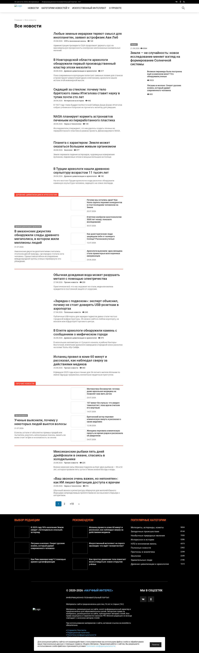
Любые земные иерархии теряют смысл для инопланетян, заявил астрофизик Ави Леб (87, 35)
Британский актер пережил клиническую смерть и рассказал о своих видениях (104, 419)
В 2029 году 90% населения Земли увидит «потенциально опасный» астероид (47, 530)
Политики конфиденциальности (100, 646)
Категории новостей (54, 8)
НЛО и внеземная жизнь (75, 41)
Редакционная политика (78, 632)
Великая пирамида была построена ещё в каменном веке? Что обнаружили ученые (164, 74)
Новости (33, 8)
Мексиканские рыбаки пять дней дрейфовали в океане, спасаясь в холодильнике (79, 455)
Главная (18, 20)
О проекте (115, 8)
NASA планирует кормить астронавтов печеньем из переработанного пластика (84, 118)
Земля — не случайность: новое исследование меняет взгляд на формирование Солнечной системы (155, 58)
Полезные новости (72, 312)
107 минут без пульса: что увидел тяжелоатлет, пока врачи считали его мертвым (103, 405)
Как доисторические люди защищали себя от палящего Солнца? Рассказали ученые (101, 236)
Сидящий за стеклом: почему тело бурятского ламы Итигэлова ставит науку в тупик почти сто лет (86, 93)
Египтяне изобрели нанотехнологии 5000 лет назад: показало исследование (104, 219)
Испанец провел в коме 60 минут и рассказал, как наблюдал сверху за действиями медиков (80, 360)
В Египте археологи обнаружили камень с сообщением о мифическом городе (85, 332)
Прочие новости (71, 282)
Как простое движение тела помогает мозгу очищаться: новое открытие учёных (107, 562)
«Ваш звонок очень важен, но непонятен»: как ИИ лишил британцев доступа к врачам (86, 480)
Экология (68, 150)
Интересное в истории (74, 101)
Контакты (82, 630)
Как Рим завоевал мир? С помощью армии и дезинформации (48, 560)
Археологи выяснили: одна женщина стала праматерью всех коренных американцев (104, 253)
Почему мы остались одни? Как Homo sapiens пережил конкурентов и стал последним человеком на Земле (104, 204)
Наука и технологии (72, 124)
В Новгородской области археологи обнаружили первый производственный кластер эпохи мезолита (84, 63)
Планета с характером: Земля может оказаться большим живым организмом (84, 144)
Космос (134, 44)
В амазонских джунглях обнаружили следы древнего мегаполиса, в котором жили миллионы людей (36, 236)
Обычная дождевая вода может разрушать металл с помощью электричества (86, 276)
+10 (72, 503)
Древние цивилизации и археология (80, 71)
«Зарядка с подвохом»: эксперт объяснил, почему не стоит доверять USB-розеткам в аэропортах (86, 304)
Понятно (155, 645)
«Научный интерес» (98, 590)
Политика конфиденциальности (81, 635)
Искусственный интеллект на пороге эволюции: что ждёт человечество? (107, 544)
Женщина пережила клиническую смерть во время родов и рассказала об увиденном (105, 433)
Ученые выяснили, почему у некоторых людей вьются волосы (40, 422)
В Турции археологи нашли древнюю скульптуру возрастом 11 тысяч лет (81, 170)
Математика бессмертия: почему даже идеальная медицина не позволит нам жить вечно (103, 391)
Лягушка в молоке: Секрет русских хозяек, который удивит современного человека (164, 88)
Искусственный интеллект (89, 8)
